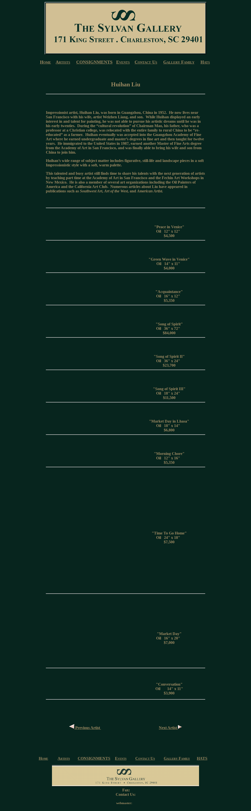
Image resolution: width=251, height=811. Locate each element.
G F (178, 62)
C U (146, 62)
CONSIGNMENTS (94, 62)
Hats (205, 62)
